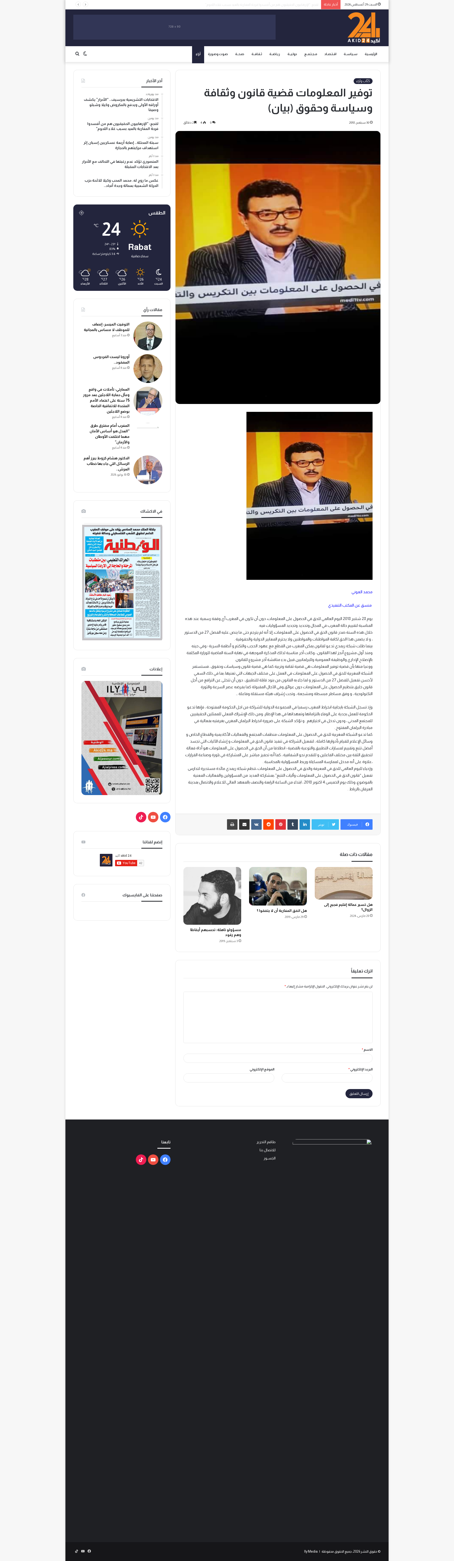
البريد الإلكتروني (360, 1069)
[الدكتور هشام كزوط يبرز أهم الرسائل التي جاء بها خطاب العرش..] (147, 469)
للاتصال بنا (268, 1150)
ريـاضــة (274, 54)
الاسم (367, 1050)
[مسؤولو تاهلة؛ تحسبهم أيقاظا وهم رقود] (212, 896)
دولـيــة (292, 54)
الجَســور (270, 1158)
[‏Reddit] (268, 824)
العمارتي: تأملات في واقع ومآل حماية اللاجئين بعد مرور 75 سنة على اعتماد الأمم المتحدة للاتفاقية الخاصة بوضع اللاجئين (106, 400)
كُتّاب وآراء (363, 81)
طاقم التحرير (266, 1142)
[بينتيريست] (280, 824)
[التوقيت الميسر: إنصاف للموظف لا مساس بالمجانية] (147, 336)
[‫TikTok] (141, 817)
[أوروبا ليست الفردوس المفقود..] (147, 368)
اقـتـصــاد (330, 54)
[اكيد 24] (364, 28)
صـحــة (239, 54)
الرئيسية (371, 54)
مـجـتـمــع (310, 54)
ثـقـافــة (256, 54)
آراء (198, 54)
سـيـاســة (350, 54)
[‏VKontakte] (256, 824)
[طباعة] (232, 824)
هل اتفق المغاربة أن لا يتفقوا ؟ (282, 910)
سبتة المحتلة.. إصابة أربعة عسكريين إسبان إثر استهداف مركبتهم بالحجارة (268, 5)
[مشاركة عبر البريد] (244, 824)
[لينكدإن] (305, 824)
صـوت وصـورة (218, 54)
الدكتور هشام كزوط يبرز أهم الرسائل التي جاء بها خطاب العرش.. (107, 463)
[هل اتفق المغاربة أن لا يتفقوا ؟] (278, 886)
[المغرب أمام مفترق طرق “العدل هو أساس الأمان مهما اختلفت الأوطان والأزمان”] (147, 437)
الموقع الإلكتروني (262, 1069)
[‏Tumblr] (292, 824)
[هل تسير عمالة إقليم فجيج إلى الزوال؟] (344, 883)
